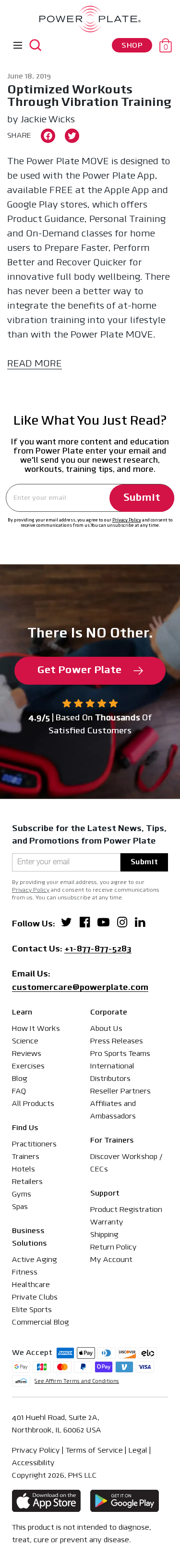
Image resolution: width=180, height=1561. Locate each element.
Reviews (26, 1054)
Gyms (21, 1194)
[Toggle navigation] (17, 45)
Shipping (104, 1235)
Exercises (28, 1066)
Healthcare (31, 1285)
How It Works (36, 1029)
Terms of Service (94, 1451)
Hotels (23, 1169)
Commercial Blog (40, 1323)
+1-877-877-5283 (98, 950)
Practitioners (34, 1144)
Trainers (25, 1157)
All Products (33, 1104)
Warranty (106, 1222)
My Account (111, 1260)
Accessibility (33, 1463)
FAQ (19, 1091)
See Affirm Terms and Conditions (77, 1381)
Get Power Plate (79, 670)
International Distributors (112, 1073)
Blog (19, 1079)
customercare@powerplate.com (80, 988)
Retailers (27, 1182)
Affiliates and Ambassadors (113, 1110)
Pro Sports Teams (120, 1054)
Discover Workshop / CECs (126, 1163)
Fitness (24, 1272)
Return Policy (113, 1247)
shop (132, 46)
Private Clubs (35, 1297)
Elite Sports (32, 1310)
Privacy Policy (126, 520)
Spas (20, 1207)
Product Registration (126, 1210)
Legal (138, 1451)
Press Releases (116, 1041)
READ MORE (34, 364)
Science (25, 1041)
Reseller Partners (120, 1091)
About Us (106, 1029)
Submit (141, 498)
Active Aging (34, 1260)
